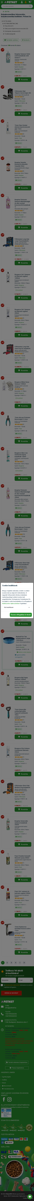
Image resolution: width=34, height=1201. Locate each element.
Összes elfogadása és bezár (21, 615)
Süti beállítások (8, 607)
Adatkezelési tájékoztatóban (11, 603)
